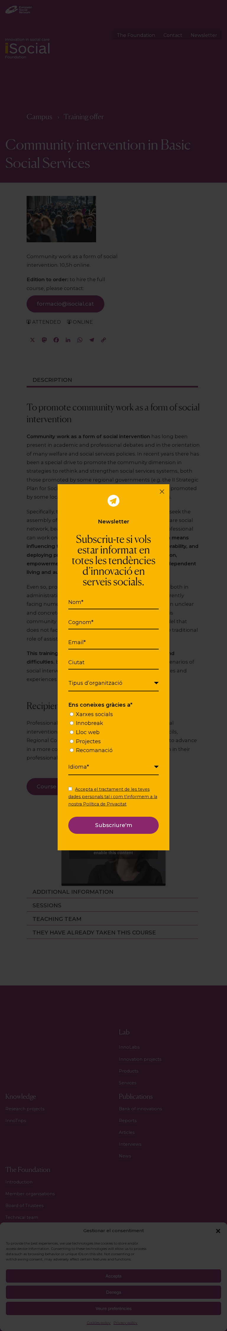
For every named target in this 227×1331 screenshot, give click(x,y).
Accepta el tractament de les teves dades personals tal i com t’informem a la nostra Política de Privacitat (112, 797)
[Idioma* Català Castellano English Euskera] (113, 767)
